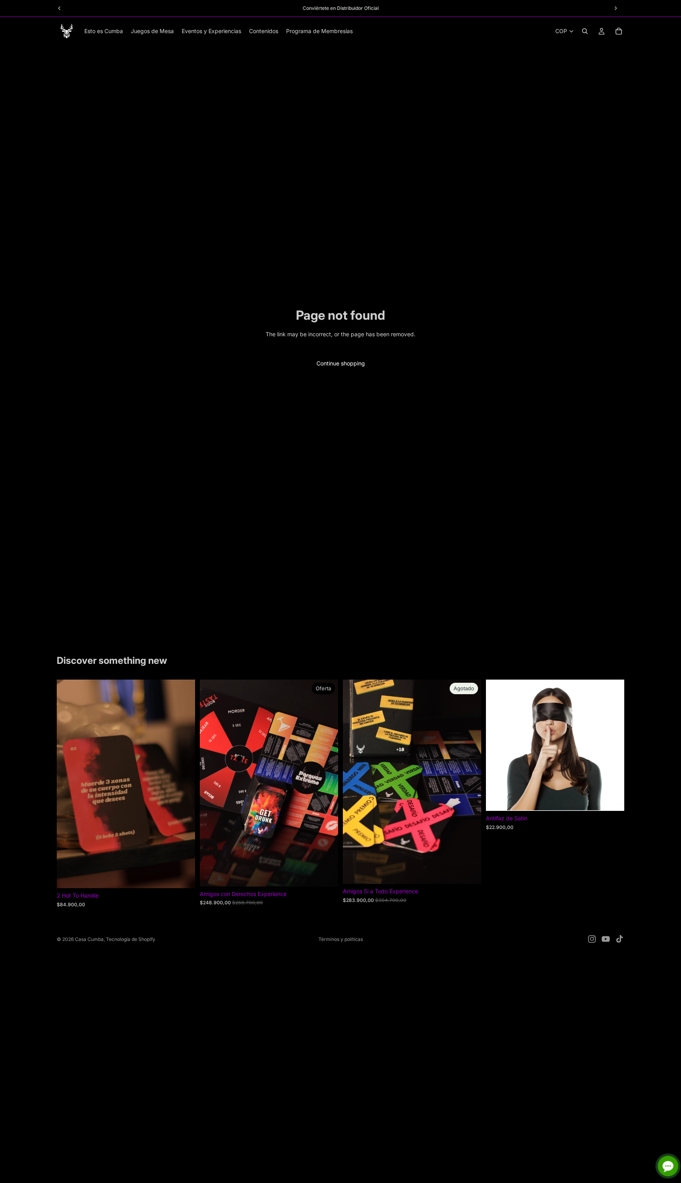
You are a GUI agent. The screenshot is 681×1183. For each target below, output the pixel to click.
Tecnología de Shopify (130, 939)
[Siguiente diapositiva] (183, 784)
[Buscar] (585, 31)
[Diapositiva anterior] (68, 784)
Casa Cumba (89, 939)
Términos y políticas (340, 939)
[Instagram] (592, 939)
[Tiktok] (619, 939)
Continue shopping (340, 363)
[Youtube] (605, 939)
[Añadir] (183, 876)
